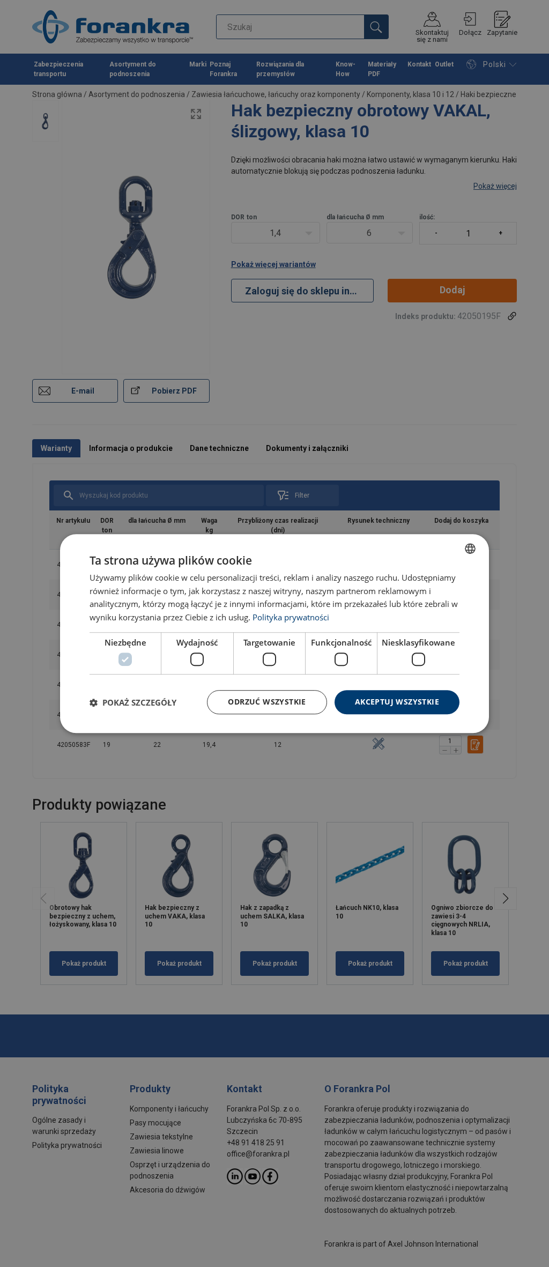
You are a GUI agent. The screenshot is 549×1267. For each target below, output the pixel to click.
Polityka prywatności (291, 617)
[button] (133, 702)
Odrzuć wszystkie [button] (267, 702)
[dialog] (274, 633)
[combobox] (470, 548)
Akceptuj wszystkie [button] (397, 702)
